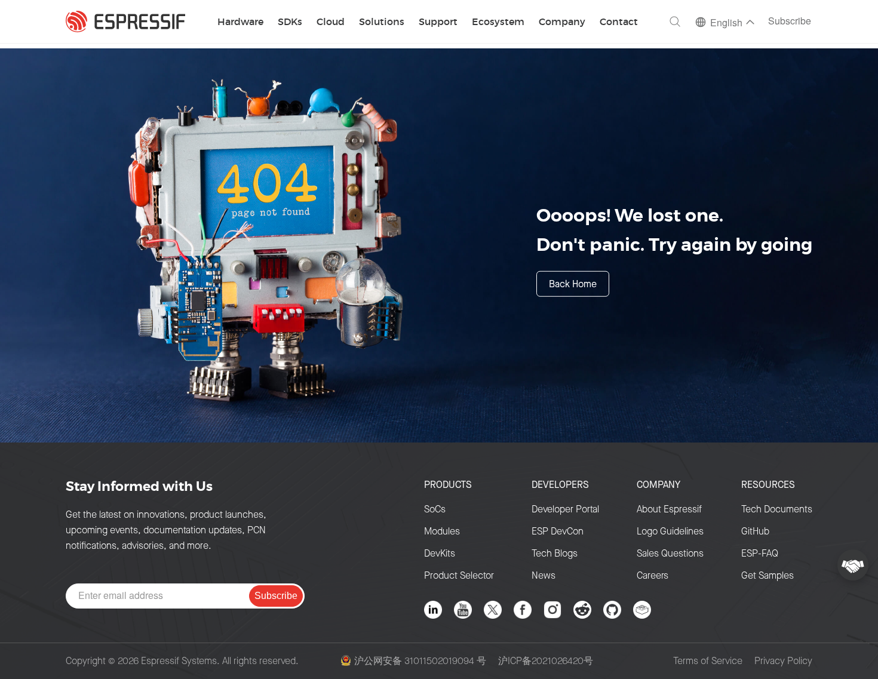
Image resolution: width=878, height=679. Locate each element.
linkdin (433, 610)
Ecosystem (498, 22)
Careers (652, 575)
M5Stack (642, 610)
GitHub (755, 531)
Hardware (240, 22)
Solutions (381, 22)
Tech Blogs (555, 553)
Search (675, 21)
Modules (442, 531)
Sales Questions (670, 553)
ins (552, 610)
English (726, 24)
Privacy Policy (783, 661)
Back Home (573, 283)
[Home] (125, 21)
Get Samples (767, 575)
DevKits (439, 553)
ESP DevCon (558, 531)
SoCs (435, 509)
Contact (619, 22)
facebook (523, 610)
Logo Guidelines (670, 531)
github (612, 610)
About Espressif (669, 509)
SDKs (290, 22)
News (543, 575)
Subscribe (789, 22)
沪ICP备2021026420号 (545, 661)
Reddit (582, 610)
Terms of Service (707, 661)
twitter (493, 610)
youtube (463, 610)
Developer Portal (565, 509)
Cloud (331, 22)
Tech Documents (776, 509)
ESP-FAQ (759, 553)
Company (562, 22)
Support (438, 22)
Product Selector (459, 575)
